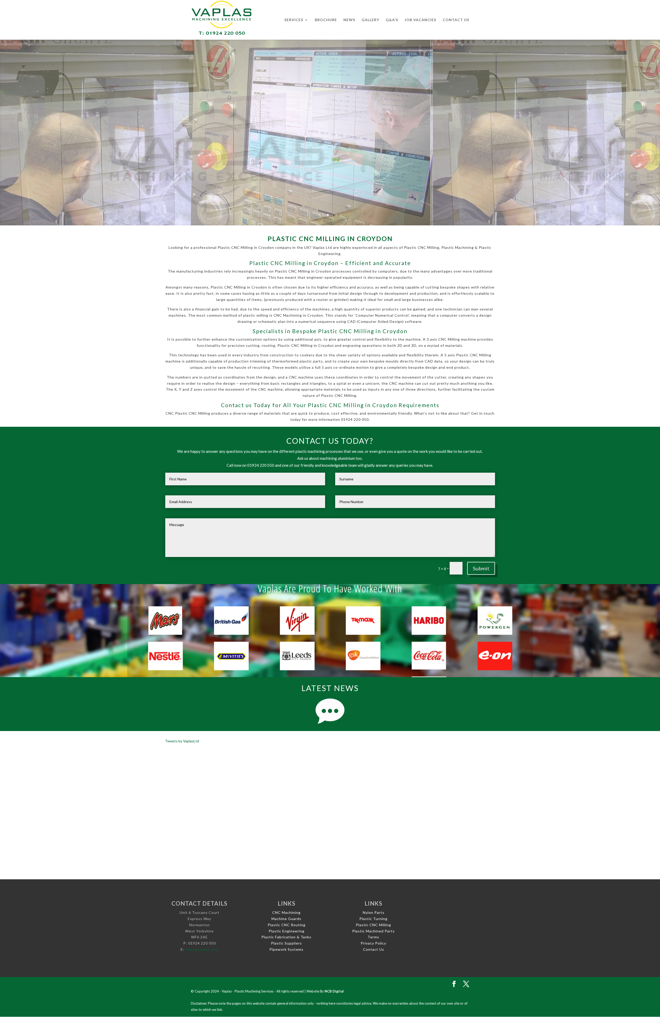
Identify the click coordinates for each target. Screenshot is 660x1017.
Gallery (370, 20)
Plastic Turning (373, 918)
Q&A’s (392, 20)
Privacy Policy (373, 943)
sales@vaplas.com (201, 949)
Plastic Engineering (286, 931)
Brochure (326, 20)
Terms (373, 937)
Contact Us (456, 20)
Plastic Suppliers (286, 943)
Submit (481, 568)
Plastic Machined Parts (373, 931)
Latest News (330, 688)
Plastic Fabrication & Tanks (286, 937)
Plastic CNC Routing (287, 925)
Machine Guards (286, 918)
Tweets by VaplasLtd (182, 741)
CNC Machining (286, 912)
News (349, 20)
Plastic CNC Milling (373, 925)
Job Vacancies (420, 20)
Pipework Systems (286, 949)
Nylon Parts (373, 912)
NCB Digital (334, 991)
